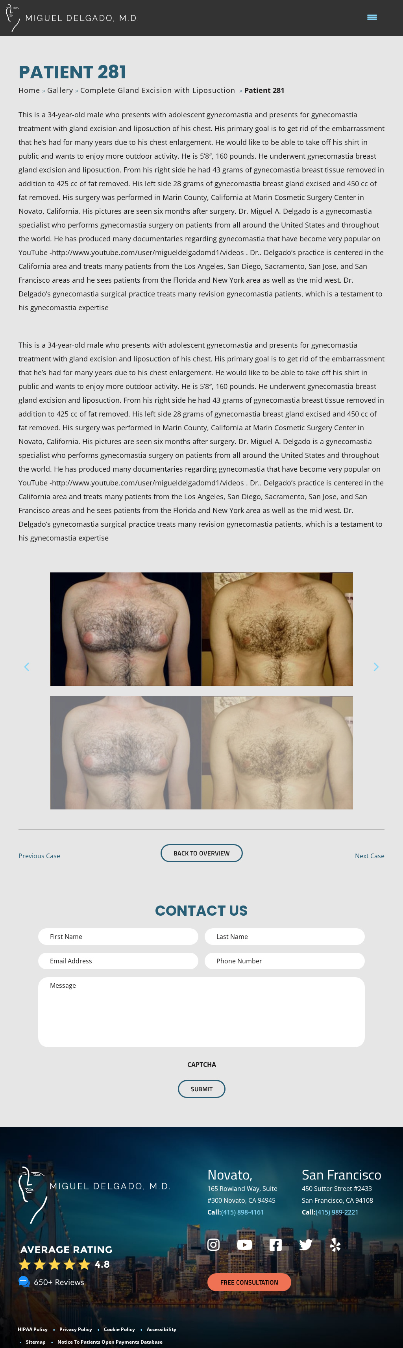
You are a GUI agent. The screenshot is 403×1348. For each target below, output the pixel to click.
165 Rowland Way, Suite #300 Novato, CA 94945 (242, 1194)
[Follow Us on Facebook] (276, 1244)
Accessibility (161, 1329)
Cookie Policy (119, 1329)
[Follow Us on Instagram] (213, 1244)
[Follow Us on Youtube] (244, 1244)
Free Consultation (249, 1282)
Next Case (370, 856)
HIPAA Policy (33, 1329)
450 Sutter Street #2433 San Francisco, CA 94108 (337, 1194)
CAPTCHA (201, 1064)
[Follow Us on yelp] (335, 1244)
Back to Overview (202, 853)
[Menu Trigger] (372, 17)
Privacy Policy (75, 1329)
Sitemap (36, 1342)
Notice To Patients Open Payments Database (110, 1342)
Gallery (60, 90)
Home (29, 90)
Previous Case (39, 856)
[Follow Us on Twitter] (306, 1244)
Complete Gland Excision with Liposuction (157, 90)
